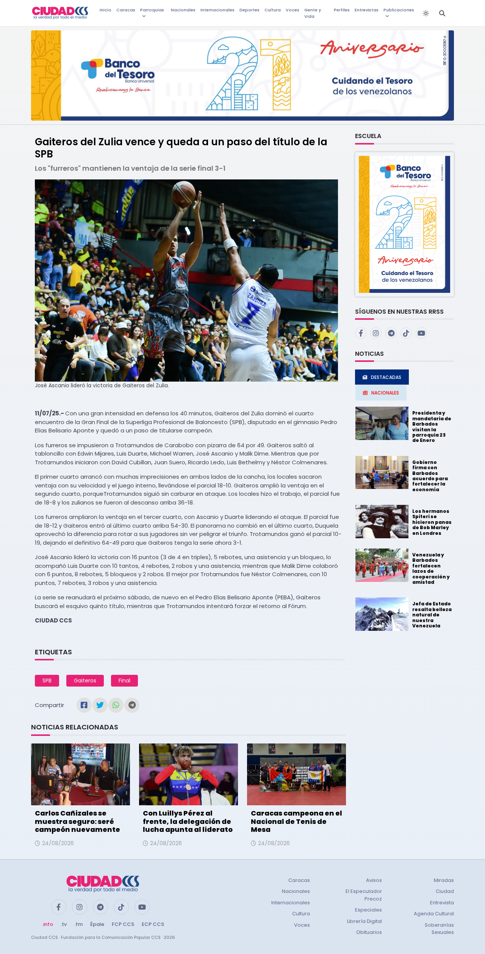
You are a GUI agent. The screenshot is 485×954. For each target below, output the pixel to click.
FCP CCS (123, 924)
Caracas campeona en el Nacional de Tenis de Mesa (296, 821)
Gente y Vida (312, 13)
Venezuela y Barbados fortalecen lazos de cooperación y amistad (431, 568)
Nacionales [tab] (385, 393)
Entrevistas (367, 10)
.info (47, 924)
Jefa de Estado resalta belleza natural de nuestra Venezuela (432, 614)
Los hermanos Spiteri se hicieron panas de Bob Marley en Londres (432, 522)
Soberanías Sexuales (439, 928)
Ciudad (445, 891)
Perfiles (342, 10)
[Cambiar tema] (426, 13)
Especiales (368, 909)
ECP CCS (153, 924)
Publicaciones (398, 10)
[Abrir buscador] (442, 13)
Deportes (249, 10)
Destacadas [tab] (386, 377)
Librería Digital (364, 921)
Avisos (374, 880)
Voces (292, 10)
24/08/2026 (58, 843)
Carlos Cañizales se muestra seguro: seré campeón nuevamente (77, 821)
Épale (97, 924)
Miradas (444, 880)
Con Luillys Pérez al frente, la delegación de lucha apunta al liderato (188, 821)
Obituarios (369, 932)
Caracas (125, 10)
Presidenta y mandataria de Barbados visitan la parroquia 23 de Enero (431, 426)
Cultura (272, 10)
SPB (47, 680)
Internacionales (217, 10)
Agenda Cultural (434, 913)
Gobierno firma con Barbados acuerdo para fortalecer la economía (430, 476)
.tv (64, 924)
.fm (78, 924)
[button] (404, 224)
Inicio (105, 10)
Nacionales (183, 10)
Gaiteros (85, 680)
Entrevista (442, 902)
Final (124, 680)
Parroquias (152, 10)
